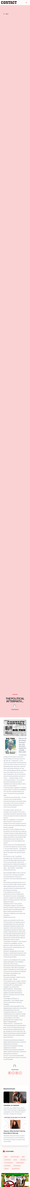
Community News (8, 1162)
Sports (15, 1159)
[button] (9, 1073)
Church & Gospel (15, 1156)
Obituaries (22, 1159)
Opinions (6, 1168)
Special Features (16, 1168)
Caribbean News (20, 1162)
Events (5, 1156)
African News (7, 1165)
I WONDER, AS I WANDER (11, 1105)
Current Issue (7, 1159)
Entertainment (17, 1165)
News (23, 1156)
